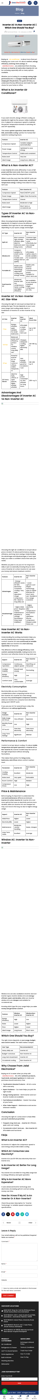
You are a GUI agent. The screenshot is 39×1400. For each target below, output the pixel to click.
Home (17, 13)
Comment (5, 1241)
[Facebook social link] (3, 1214)
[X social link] (8, 1214)
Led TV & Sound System (9, 1351)
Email (3, 1272)
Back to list (19, 1223)
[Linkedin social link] (17, 1214)
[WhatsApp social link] (22, 1214)
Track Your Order (26, 1351)
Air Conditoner (6, 1344)
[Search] (36, 3)
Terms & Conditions (27, 1347)
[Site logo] (17, 3)
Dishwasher (5, 1364)
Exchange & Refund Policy (27, 1343)
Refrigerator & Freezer (9, 1348)
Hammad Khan (12, 32)
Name (4, 1264)
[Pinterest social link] (13, 1214)
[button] (5, 1391)
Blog (22, 13)
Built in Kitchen (6, 1357)
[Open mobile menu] (2, 3)
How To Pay (24, 1357)
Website (4, 1280)
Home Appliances (7, 1354)
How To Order (25, 1354)
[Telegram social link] (27, 1214)
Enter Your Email (6, 1376)
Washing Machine (7, 1361)
